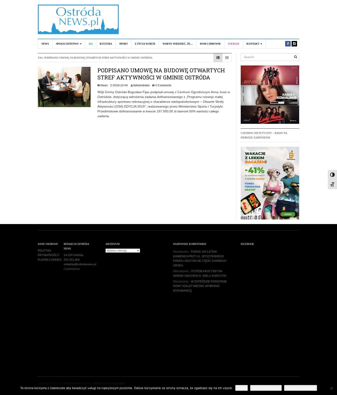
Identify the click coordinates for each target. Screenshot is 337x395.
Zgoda (241, 388)
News (45, 43)
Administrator (141, 85)
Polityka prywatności (300, 388)
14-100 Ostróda (73, 255)
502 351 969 (72, 259)
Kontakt (253, 43)
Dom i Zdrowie (210, 43)
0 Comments (163, 85)
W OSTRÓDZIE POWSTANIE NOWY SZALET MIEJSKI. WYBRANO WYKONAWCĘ (200, 286)
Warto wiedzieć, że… (178, 43)
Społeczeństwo (67, 43)
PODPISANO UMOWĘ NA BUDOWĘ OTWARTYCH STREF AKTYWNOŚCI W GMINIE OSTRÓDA (161, 74)
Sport (123, 43)
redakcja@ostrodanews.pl (80, 264)
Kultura (106, 43)
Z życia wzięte (145, 43)
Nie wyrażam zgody (266, 388)
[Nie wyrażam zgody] (331, 388)
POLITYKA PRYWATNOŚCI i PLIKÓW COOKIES (49, 255)
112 (91, 43)
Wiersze (233, 43)
